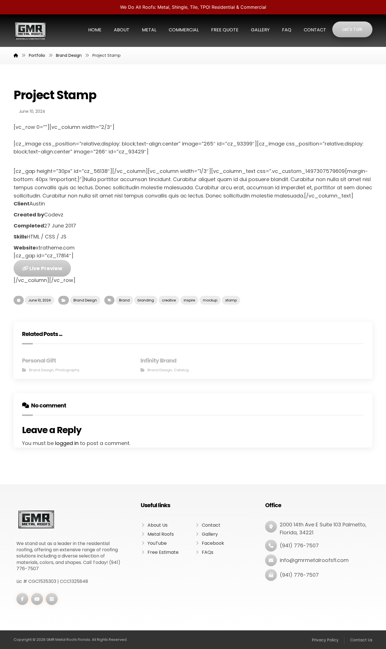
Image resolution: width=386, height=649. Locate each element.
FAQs (207, 552)
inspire (189, 300)
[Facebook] (22, 599)
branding (146, 300)
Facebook (213, 543)
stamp (231, 300)
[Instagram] (52, 599)
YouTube (157, 543)
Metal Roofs (161, 534)
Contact (211, 525)
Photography (67, 370)
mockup (210, 300)
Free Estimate (163, 552)
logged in (67, 443)
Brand (124, 300)
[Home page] (16, 55)
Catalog (181, 370)
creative (169, 300)
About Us (158, 525)
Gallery (210, 534)
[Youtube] (37, 599)
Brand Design (85, 300)
